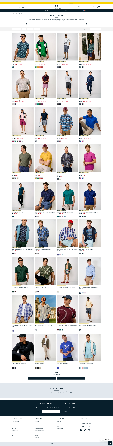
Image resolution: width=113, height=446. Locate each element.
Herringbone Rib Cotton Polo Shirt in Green (20, 287)
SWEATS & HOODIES (74, 24)
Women (47, 10)
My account (59, 421)
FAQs (13, 435)
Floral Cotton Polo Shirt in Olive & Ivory (42, 287)
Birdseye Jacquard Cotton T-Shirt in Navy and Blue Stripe (22, 249)
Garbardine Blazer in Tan (39, 363)
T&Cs (36, 439)
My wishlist (59, 423)
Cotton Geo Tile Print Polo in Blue (18, 63)
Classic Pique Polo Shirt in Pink (85, 174)
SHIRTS (32, 24)
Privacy (36, 433)
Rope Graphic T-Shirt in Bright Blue (63, 363)
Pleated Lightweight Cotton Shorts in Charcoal (65, 100)
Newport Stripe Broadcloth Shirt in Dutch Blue (43, 325)
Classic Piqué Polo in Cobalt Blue (85, 137)
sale (16, 13)
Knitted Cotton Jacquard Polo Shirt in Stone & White (22, 100)
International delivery (15, 425)
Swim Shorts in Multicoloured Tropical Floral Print (66, 287)
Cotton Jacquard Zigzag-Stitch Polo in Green (65, 212)
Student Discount (15, 430)
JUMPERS (65, 24)
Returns (13, 423)
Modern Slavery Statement (39, 430)
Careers (36, 426)
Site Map (36, 435)
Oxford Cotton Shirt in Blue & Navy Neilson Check (66, 137)
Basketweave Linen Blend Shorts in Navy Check (43, 137)
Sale (28, 10)
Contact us (14, 433)
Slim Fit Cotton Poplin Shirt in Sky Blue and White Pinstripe (88, 288)
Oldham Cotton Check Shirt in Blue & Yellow (43, 249)
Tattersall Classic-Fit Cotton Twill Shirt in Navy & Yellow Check (67, 175)
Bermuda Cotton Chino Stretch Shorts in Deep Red (21, 137)
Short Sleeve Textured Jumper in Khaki (19, 174)
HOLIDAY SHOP (56, 24)
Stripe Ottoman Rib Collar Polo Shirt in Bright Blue (88, 212)
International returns (15, 426)
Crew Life (36, 425)
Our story (36, 423)
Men (66, 10)
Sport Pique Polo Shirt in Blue (17, 212)
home (13, 13)
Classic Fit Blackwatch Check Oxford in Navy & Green (89, 63)
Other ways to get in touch (86, 423)
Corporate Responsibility (39, 432)
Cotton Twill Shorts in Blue (62, 63)
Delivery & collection (15, 421)
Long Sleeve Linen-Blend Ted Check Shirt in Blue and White (22, 326)
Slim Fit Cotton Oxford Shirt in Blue (86, 363)
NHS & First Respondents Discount (18, 432)
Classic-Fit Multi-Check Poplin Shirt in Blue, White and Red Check (67, 250)
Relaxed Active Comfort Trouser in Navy (86, 100)
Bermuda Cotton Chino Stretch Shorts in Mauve (43, 100)
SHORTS (48, 24)
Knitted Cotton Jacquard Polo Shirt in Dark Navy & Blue (45, 212)
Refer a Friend (59, 426)
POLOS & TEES (40, 24)
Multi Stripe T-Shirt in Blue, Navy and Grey (87, 249)
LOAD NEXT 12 (41, 378)
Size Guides (14, 428)
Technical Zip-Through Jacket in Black (19, 363)
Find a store (37, 421)
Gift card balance (60, 425)
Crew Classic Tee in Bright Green (41, 63)
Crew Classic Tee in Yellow (39, 174)
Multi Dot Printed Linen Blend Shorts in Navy (87, 325)
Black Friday (37, 437)
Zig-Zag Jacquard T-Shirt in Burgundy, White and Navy (67, 325)
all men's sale (21, 13)
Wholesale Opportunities (39, 428)
